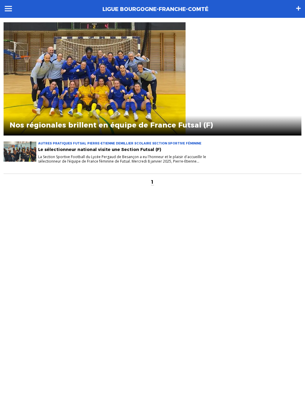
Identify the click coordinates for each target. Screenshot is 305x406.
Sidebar (298, 8)
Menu (8, 8)
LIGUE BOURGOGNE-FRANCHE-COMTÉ (155, 9)
